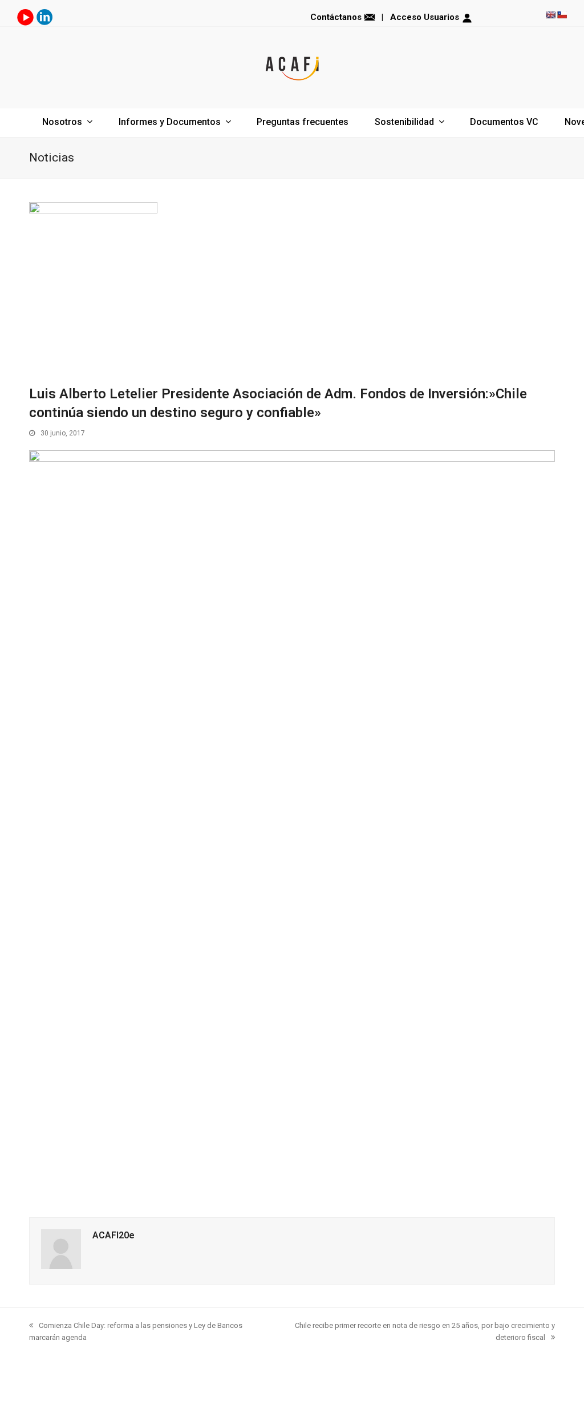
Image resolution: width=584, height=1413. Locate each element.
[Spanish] (562, 14)
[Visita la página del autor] (61, 1266)
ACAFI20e (113, 1235)
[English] (550, 14)
